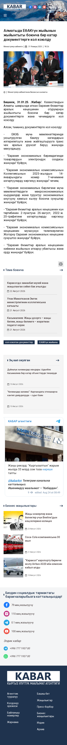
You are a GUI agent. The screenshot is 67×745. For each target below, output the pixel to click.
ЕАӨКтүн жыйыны (48, 342)
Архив (40, 729)
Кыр (53, 7)
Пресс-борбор (45, 706)
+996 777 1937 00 (20, 648)
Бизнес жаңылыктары (45, 714)
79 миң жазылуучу (22, 605)
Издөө (40, 722)
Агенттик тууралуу (12, 695)
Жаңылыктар (45, 700)
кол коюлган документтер (19, 342)
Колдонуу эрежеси (13, 704)
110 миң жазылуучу (22, 613)
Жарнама (12, 722)
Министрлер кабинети (13, 47)
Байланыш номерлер (13, 714)
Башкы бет (43, 693)
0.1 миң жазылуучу (22, 622)
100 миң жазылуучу (22, 631)
